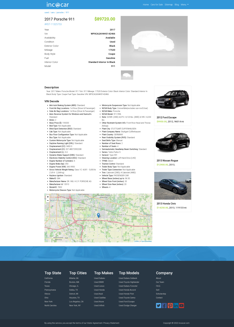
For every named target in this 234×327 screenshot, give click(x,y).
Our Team (160, 282)
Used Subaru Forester (128, 286)
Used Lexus (99, 286)
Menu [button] (184, 4)
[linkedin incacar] (175, 307)
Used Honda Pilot (126, 294)
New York (48, 301)
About (158, 278)
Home (146, 4)
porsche (60, 12)
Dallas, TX (73, 290)
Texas (47, 286)
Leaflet (136, 241)
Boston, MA (74, 282)
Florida (47, 282)
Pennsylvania (50, 290)
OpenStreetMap (146, 241)
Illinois (47, 294)
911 (67, 12)
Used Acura (99, 301)
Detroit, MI (73, 294)
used (47, 12)
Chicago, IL (74, 286)
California (48, 278)
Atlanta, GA (73, 278)
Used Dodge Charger (128, 305)
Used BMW (99, 282)
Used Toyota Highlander (129, 282)
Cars (157, 4)
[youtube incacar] (181, 307)
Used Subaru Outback (128, 278)
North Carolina (50, 305)
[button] (98, 215)
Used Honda (99, 290)
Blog (177, 4)
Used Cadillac (100, 298)
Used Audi (98, 294)
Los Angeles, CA (76, 301)
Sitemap (169, 4)
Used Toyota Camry (127, 298)
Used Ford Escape (127, 301)
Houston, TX (74, 298)
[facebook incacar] (164, 307)
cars (53, 12)
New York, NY (75, 305)
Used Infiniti (99, 305)
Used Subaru (99, 278)
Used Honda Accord (127, 290)
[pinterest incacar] (170, 307)
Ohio (46, 298)
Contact (159, 298)
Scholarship (161, 294)
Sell (157, 290)
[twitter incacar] (158, 307)
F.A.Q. (158, 286)
